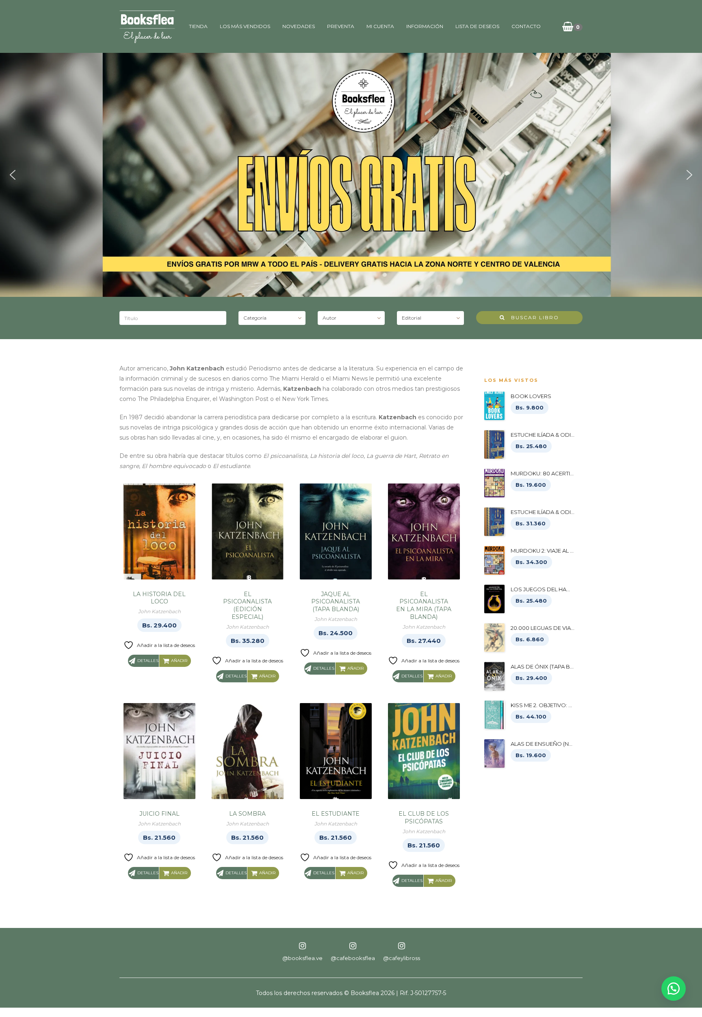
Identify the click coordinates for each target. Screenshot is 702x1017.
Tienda (198, 26)
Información (424, 26)
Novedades (298, 26)
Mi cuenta (380, 26)
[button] (12, 174)
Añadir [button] (179, 660)
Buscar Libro (532, 317)
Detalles (147, 660)
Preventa (340, 26)
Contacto (526, 26)
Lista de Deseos (477, 26)
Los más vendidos (245, 26)
